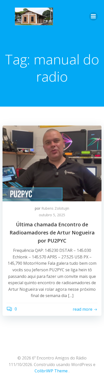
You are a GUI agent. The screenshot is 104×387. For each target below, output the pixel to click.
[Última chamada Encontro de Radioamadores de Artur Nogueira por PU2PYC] (52, 163)
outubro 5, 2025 (52, 214)
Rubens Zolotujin (55, 208)
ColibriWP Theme (51, 371)
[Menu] (93, 16)
